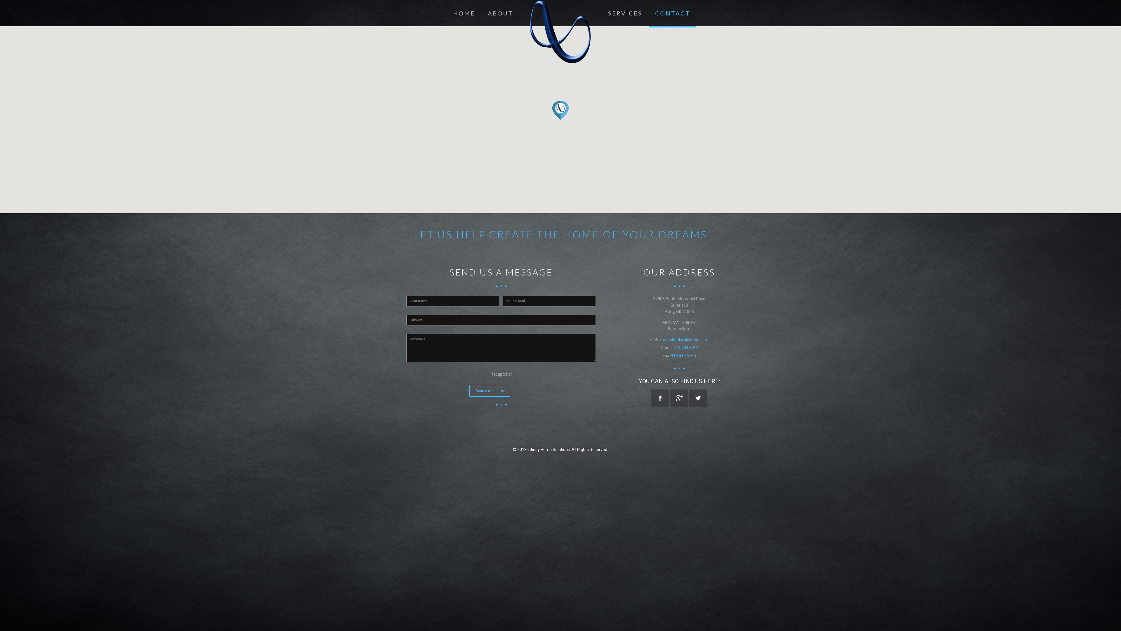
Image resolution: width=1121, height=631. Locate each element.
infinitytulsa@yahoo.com (686, 339)
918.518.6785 (683, 355)
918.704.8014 (686, 347)
